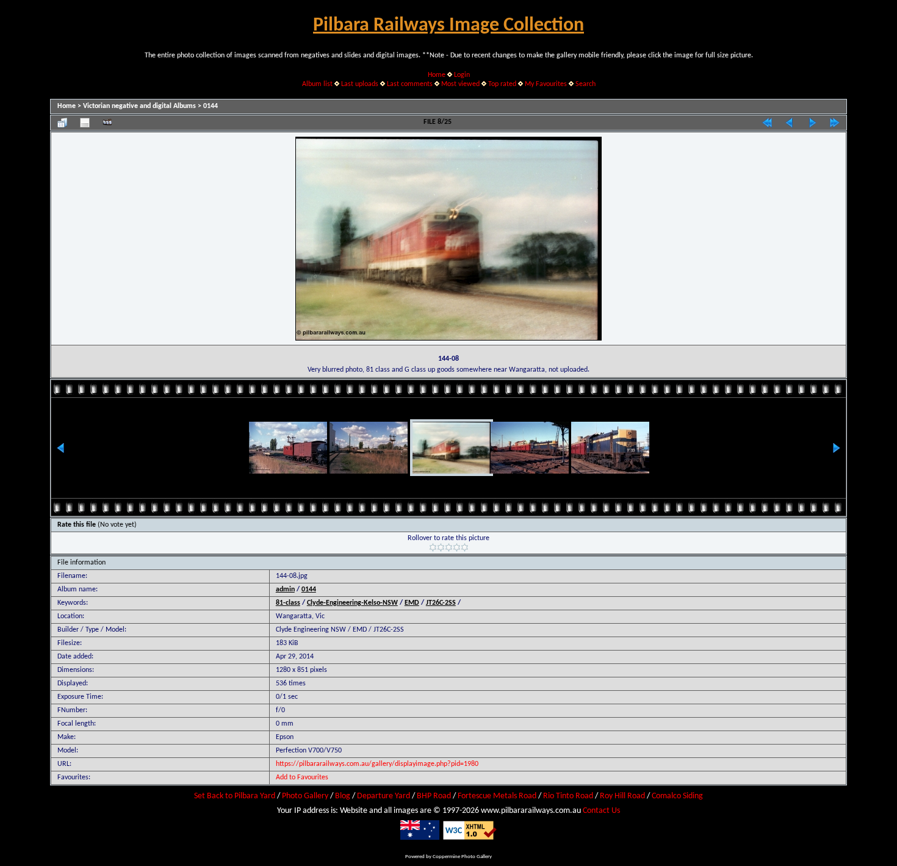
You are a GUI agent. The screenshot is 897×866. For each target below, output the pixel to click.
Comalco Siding (677, 796)
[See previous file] (790, 122)
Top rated (502, 84)
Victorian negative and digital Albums (139, 106)
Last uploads (359, 84)
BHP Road (434, 796)
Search (585, 84)
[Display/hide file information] (85, 122)
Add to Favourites (302, 777)
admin (285, 589)
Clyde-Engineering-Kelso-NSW (352, 603)
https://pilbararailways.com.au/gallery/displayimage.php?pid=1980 (377, 764)
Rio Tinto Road (568, 796)
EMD (412, 603)
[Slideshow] (107, 122)
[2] (441, 547)
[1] (433, 547)
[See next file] (812, 122)
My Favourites (546, 84)
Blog (342, 796)
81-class (288, 603)
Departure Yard (383, 796)
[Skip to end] (835, 122)
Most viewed (460, 84)
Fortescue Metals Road (497, 796)
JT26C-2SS (441, 603)
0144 (210, 106)
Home (436, 75)
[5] (465, 547)
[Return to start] (767, 122)
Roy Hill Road (622, 796)
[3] (449, 547)
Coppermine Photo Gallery (462, 856)
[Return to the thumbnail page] (62, 122)
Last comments (410, 84)
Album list (317, 84)
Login (462, 75)
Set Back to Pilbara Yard (234, 796)
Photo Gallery (305, 796)
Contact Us (601, 810)
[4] (457, 547)
